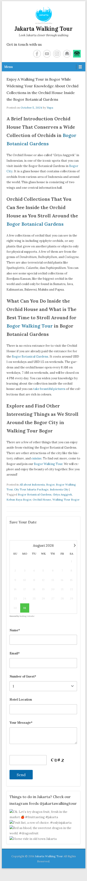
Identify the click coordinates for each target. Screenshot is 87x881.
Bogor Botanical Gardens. (30, 356)
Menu (8, 67)
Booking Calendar (27, 616)
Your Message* (21, 723)
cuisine (36, 458)
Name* (15, 630)
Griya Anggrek (62, 494)
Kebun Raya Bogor (18, 499)
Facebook (37, 54)
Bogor (50, 484)
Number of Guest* (23, 676)
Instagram (57, 54)
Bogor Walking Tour (30, 326)
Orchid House (42, 499)
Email (67, 54)
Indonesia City (59, 489)
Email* (15, 653)
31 (24, 608)
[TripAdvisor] (77, 54)
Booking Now (43, 870)
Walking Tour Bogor (66, 499)
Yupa (50, 107)
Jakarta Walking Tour (44, 28)
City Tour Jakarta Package (31, 489)
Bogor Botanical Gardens (35, 224)
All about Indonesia (32, 484)
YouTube (47, 54)
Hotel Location (21, 700)
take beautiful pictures (49, 389)
